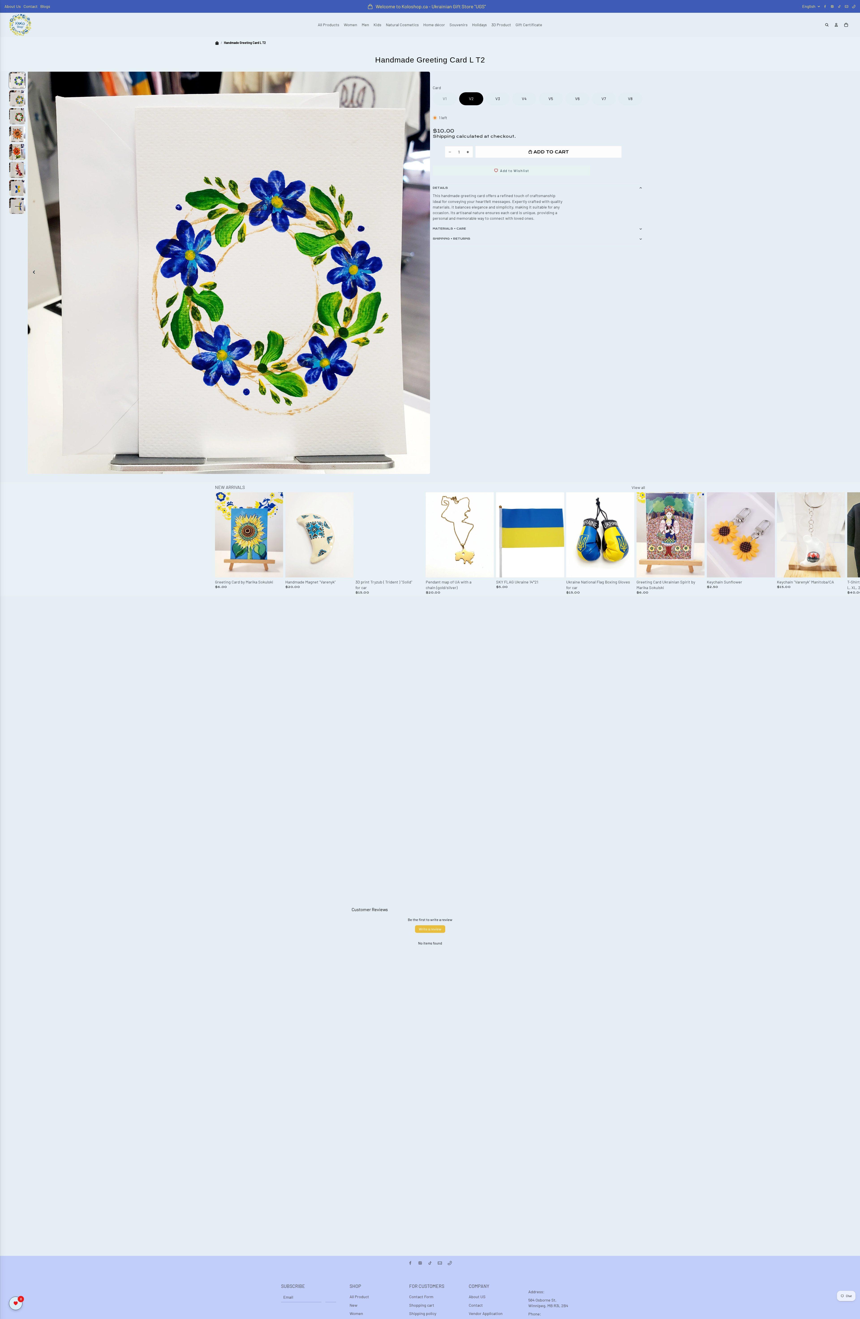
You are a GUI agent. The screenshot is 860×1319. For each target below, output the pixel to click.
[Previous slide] (33, 273)
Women (356, 1313)
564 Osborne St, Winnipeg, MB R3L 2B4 (548, 1302)
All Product (359, 1296)
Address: (536, 1291)
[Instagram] (832, 6)
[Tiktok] (839, 6)
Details (440, 188)
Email (288, 1297)
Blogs (45, 6)
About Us (12, 6)
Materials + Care (449, 228)
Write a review (430, 929)
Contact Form (421, 1296)
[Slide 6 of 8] (17, 170)
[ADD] (627, 570)
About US (477, 1296)
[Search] (827, 25)
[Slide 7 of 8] (17, 188)
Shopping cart (421, 1305)
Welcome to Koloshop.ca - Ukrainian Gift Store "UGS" (431, 6)
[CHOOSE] (276, 570)
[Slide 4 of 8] (17, 134)
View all (638, 487)
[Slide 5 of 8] (17, 152)
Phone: (534, 1313)
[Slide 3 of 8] (17, 116)
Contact (31, 6)
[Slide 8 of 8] (17, 206)
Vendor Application (486, 1313)
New (353, 1305)
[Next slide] (425, 273)
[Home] (217, 42)
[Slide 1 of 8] (17, 80)
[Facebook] (825, 6)
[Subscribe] (330, 1297)
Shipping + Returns (451, 239)
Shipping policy (422, 1313)
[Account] (836, 25)
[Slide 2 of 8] (17, 98)
